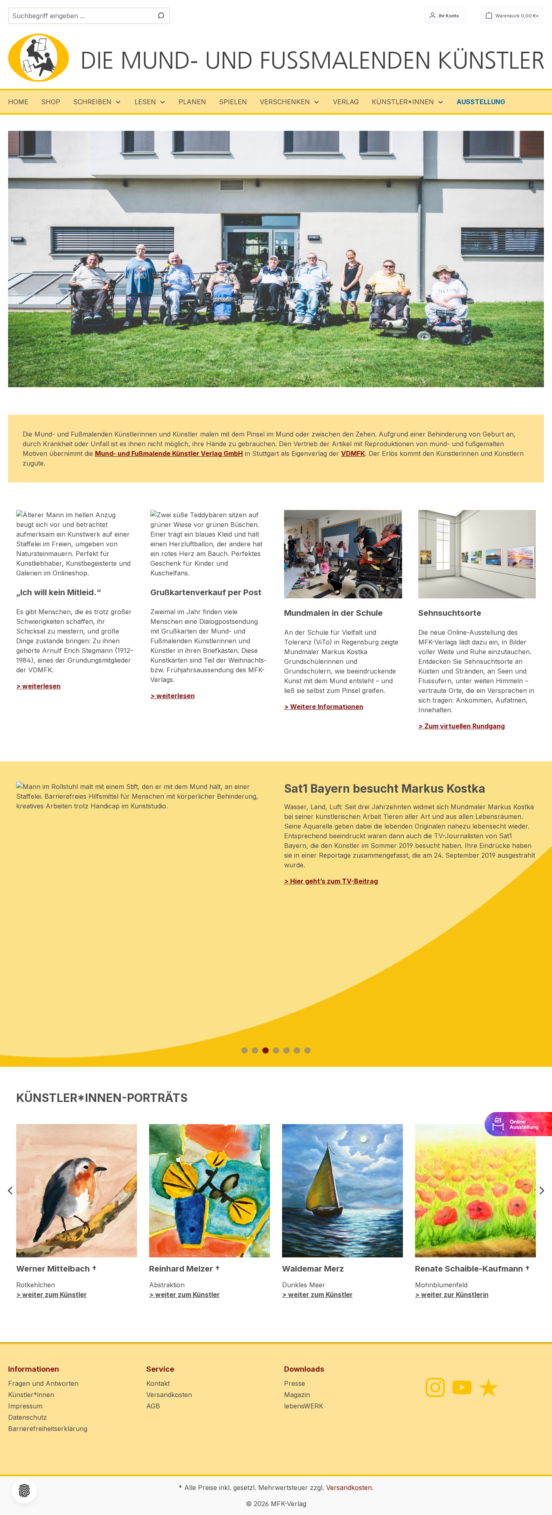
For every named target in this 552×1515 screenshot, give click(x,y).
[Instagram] (435, 1387)
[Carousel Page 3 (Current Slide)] (265, 1050)
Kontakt (158, 1383)
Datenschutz (27, 1417)
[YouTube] (461, 1387)
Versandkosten (169, 1395)
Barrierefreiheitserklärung (47, 1429)
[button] (97, 102)
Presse (294, 1383)
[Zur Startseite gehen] (276, 58)
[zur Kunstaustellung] (518, 1123)
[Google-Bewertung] (488, 1387)
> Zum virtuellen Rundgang (461, 726)
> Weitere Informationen (323, 707)
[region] (276, 259)
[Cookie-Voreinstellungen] (24, 1491)
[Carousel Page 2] (255, 1050)
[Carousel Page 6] (297, 1050)
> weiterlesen (38, 686)
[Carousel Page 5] (286, 1050)
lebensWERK (303, 1406)
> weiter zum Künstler (51, 1294)
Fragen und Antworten (43, 1383)
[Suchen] (160, 16)
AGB (153, 1406)
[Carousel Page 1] (244, 1050)
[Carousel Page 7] (307, 1050)
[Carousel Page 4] (276, 1050)
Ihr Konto (448, 16)
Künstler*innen (31, 1395)
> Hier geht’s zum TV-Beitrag (331, 881)
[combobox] (79, 16)
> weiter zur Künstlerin (452, 1294)
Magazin (297, 1395)
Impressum (25, 1406)
